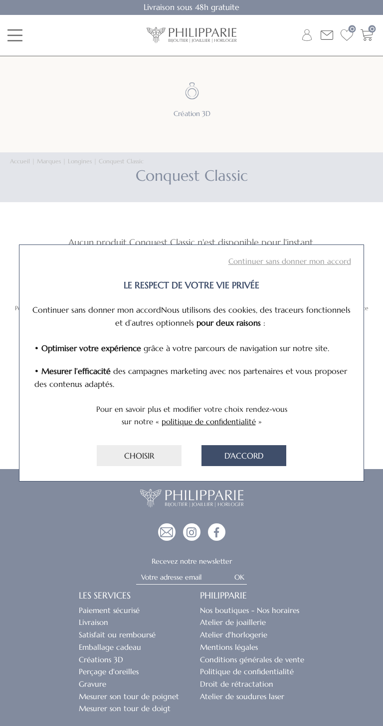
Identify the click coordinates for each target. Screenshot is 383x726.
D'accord (243, 456)
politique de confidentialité (209, 421)
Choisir (139, 456)
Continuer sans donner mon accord (289, 261)
